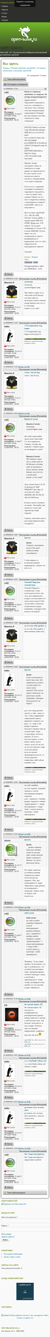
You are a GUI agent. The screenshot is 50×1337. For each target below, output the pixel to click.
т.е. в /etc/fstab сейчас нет (35, 1061)
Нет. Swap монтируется (34, 1154)
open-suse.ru (11, 47)
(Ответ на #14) (24, 1102)
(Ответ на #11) (24, 907)
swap (35, 262)
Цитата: (27, 538)
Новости (5, 10)
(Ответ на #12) (24, 999)
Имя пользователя (9, 1217)
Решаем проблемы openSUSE (23, 68)
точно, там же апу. (32, 372)
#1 (45, 89)
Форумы (6, 68)
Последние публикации (13, 1254)
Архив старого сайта (12, 1257)
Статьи (4, 13)
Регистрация (6, 1234)
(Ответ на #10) (24, 834)
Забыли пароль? (8, 1237)
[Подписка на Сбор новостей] (13, 1204)
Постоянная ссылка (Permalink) (32, 279)
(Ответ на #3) (23, 367)
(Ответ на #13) (24, 1055)
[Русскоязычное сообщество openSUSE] (35, 339)
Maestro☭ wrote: (31, 419)
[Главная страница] (24, 42)
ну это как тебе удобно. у (35, 626)
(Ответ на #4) (23, 414)
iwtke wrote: (29, 913)
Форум (4, 17)
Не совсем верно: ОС (33, 1004)
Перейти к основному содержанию (25, 3)
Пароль (5, 1226)
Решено (35, 257)
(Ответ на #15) (24, 1149)
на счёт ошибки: (31, 785)
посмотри (28, 282)
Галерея (5, 20)
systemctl (28, 262)
